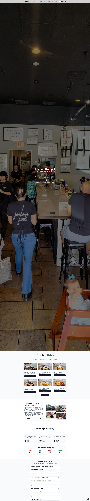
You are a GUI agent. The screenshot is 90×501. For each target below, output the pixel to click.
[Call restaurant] (88, 499)
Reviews (49, 1)
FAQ (52, 1)
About (37, 1)
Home (34, 1)
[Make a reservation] (88, 497)
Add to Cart (45, 375)
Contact (56, 1)
